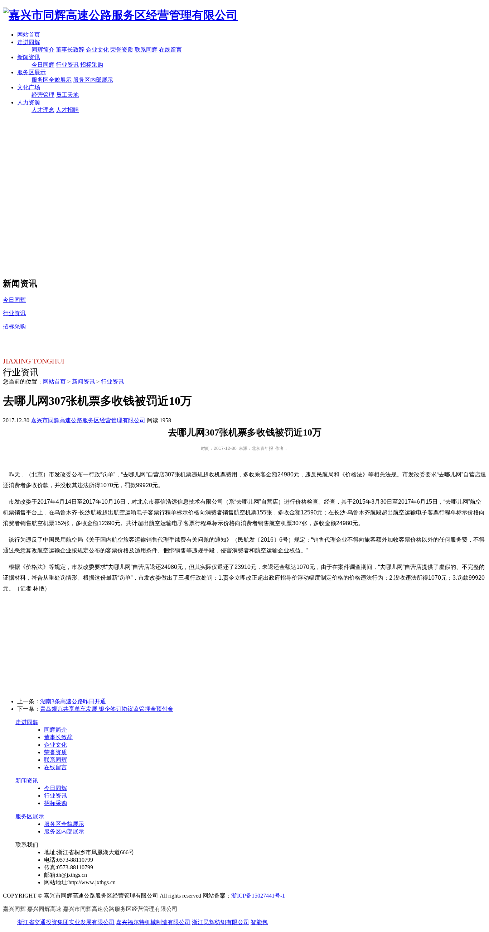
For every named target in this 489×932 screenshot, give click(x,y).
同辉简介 (43, 50)
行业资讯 (67, 65)
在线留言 (170, 50)
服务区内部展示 (93, 80)
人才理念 (43, 110)
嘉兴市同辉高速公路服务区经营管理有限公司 (88, 420)
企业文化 (97, 50)
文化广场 (28, 87)
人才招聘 (67, 110)
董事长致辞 (70, 50)
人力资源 (28, 102)
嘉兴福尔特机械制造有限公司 (153, 922)
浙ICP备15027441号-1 (258, 896)
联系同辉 (146, 50)
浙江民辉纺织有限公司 (220, 922)
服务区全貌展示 (52, 80)
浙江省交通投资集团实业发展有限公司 (66, 922)
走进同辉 (28, 42)
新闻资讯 (28, 57)
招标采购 (91, 65)
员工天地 (67, 95)
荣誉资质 (121, 50)
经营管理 (43, 95)
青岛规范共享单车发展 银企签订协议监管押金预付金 (106, 709)
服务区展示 (31, 72)
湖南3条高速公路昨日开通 (73, 701)
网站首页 (28, 35)
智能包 (259, 922)
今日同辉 (43, 65)
